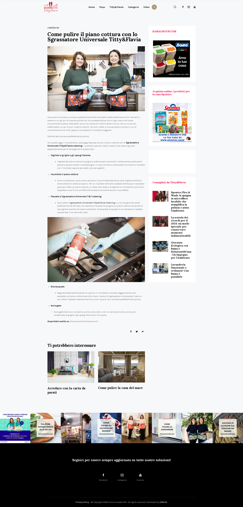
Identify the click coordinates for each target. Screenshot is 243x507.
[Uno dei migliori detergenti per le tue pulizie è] (45, 428)
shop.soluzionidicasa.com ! (83, 321)
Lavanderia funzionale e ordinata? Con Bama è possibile (180, 270)
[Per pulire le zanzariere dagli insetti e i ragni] (167, 428)
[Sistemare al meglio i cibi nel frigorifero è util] (76, 428)
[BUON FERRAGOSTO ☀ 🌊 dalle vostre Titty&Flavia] (197, 428)
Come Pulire (53, 28)
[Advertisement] (172, 161)
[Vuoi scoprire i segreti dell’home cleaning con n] (15, 428)
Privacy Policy (82, 502)
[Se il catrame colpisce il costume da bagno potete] (228, 428)
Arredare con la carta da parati (66, 390)
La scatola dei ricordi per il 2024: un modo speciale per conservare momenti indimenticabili (181, 226)
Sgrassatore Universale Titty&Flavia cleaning (92, 202)
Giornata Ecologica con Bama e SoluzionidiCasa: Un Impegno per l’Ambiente (181, 250)
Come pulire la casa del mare (120, 388)
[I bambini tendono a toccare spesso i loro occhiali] (106, 428)
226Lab (163, 502)
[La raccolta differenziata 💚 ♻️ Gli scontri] (137, 428)
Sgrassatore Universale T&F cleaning (82, 196)
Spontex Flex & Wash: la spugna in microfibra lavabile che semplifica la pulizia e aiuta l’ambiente (181, 201)
